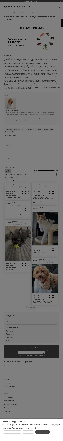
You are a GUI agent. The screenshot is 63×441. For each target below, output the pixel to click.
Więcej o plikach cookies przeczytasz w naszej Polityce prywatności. (19, 428)
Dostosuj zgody (28, 432)
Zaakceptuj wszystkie (43, 432)
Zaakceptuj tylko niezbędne (12, 432)
